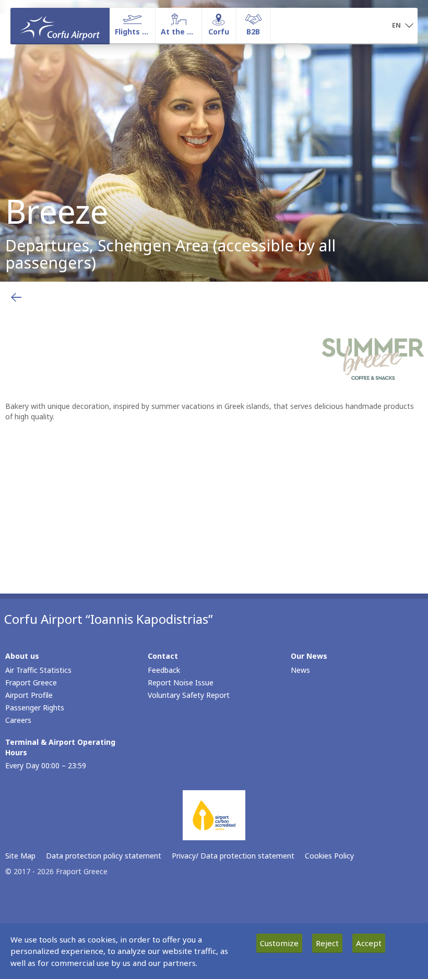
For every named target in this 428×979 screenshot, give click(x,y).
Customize (279, 943)
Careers (18, 720)
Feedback (164, 670)
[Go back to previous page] (16, 297)
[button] (402, 26)
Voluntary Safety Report (189, 695)
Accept (369, 943)
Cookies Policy (329, 856)
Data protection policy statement (103, 856)
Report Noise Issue (180, 682)
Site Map (20, 856)
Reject (327, 943)
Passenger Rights (34, 707)
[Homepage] (60, 25)
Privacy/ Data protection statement (233, 856)
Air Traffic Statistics (38, 670)
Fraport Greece (31, 682)
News (300, 670)
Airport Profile (29, 695)
